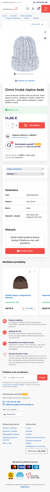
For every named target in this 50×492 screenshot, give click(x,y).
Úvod (5, 16)
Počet (8, 125)
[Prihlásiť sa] (33, 9)
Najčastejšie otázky (11, 434)
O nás (28, 428)
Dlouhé (36, 18)
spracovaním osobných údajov (14, 385)
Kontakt (29, 431)
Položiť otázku (26, 251)
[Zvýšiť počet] (12, 124)
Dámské (13, 16)
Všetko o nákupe (10, 428)
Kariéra (29, 434)
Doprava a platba (10, 431)
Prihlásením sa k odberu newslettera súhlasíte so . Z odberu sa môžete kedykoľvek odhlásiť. (21, 384)
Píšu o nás (7, 443)
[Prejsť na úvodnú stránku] (10, 9)
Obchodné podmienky (35, 437)
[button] (27, 9)
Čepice (26, 18)
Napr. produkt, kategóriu (19, 22)
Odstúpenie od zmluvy (35, 446)
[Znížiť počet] (12, 127)
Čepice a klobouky (13, 18)
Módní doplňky (26, 16)
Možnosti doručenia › (20, 137)
